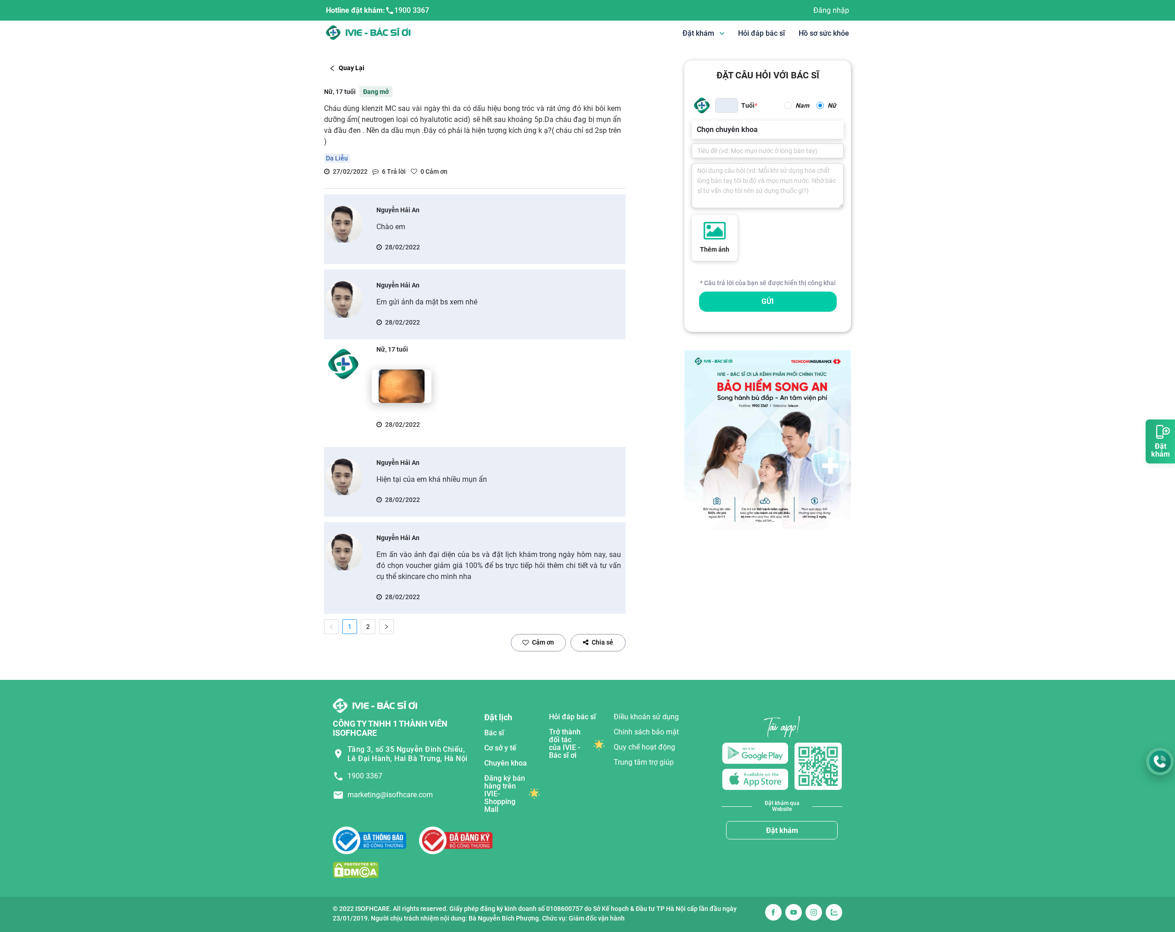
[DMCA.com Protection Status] (356, 869)
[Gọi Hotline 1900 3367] (1160, 761)
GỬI (767, 301)
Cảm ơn (543, 642)
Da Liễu (337, 158)
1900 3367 (411, 10)
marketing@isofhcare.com (390, 794)
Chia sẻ (602, 642)
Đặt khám (782, 830)
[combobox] (698, 129)
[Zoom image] (402, 386)
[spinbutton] (727, 105)
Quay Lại (351, 68)
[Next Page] (386, 626)
